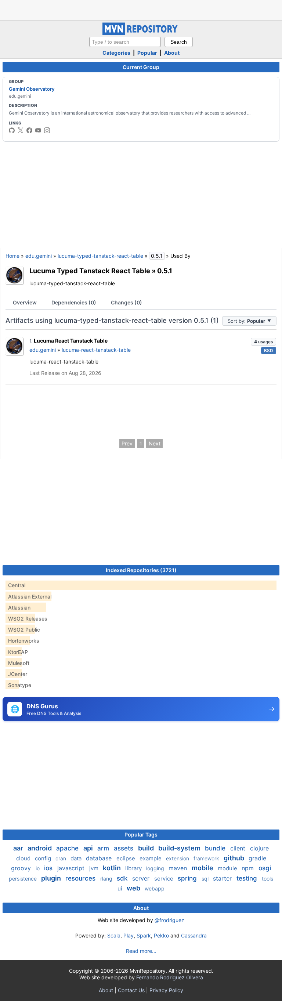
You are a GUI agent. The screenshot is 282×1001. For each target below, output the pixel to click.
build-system (180, 848)
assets (124, 848)
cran (61, 858)
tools (267, 878)
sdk (123, 878)
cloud (24, 858)
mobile (203, 868)
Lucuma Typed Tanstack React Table (89, 271)
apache (68, 848)
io (38, 868)
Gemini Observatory (31, 89)
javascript (71, 868)
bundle (216, 848)
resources (81, 878)
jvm (94, 868)
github (235, 858)
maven (179, 868)
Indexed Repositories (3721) (141, 570)
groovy (22, 868)
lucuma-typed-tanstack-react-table (100, 256)
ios (49, 868)
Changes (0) (126, 302)
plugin (51, 878)
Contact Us (131, 990)
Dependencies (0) (73, 302)
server (141, 878)
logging (156, 868)
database (99, 858)
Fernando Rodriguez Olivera (169, 977)
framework (207, 858)
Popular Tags (141, 834)
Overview (25, 302)
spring (188, 878)
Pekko (161, 935)
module (228, 868)
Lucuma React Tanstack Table (71, 340)
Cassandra (194, 935)
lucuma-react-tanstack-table (96, 350)
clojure (259, 848)
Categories (116, 53)
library (134, 868)
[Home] (141, 33)
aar (19, 848)
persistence (23, 878)
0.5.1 (164, 271)
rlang (107, 878)
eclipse (126, 858)
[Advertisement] (141, 9)
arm (104, 848)
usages (263, 341)
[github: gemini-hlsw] (12, 130)
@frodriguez (169, 920)
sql (206, 878)
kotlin (112, 868)
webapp (154, 888)
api (88, 848)
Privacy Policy (166, 990)
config (44, 858)
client (238, 848)
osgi (264, 868)
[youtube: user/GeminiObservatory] (38, 130)
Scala (113, 935)
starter (223, 878)
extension (178, 858)
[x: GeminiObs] (21, 130)
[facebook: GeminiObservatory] (29, 130)
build (146, 848)
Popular (147, 53)
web (134, 888)
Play (128, 935)
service (164, 878)
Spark (144, 935)
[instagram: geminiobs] (47, 130)
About (172, 53)
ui (121, 888)
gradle (257, 858)
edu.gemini (38, 256)
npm (249, 868)
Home (12, 256)
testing (247, 878)
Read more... (141, 951)
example (151, 858)
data (76, 858)
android (40, 848)
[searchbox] (125, 42)
